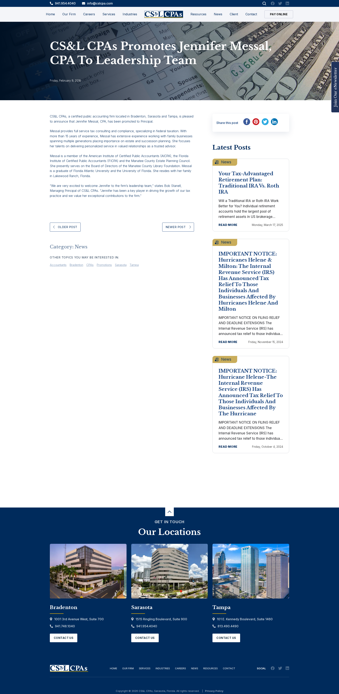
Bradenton (76, 265)
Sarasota (121, 265)
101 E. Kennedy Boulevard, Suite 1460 (245, 619)
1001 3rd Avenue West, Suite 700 (79, 619)
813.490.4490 (228, 626)
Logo (163, 14)
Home (50, 14)
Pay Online (279, 14)
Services (144, 668)
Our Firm (128, 668)
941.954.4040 (65, 3)
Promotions (104, 265)
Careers (180, 668)
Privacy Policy (214, 690)
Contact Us (63, 637)
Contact (251, 14)
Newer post (176, 227)
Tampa (134, 265)
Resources (198, 14)
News (218, 14)
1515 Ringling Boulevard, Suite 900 (161, 619)
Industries (163, 668)
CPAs (90, 265)
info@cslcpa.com (100, 3)
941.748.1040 (65, 626)
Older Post (67, 227)
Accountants (58, 265)
